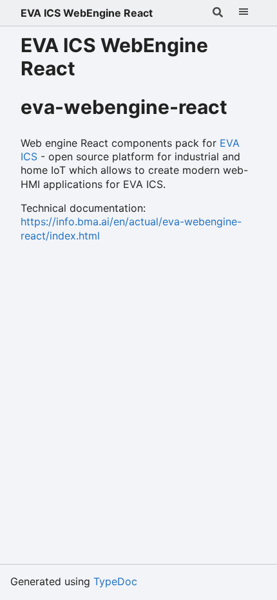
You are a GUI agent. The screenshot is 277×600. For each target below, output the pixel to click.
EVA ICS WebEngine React (87, 12)
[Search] (218, 13)
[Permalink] (242, 108)
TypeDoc (115, 581)
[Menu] (243, 13)
